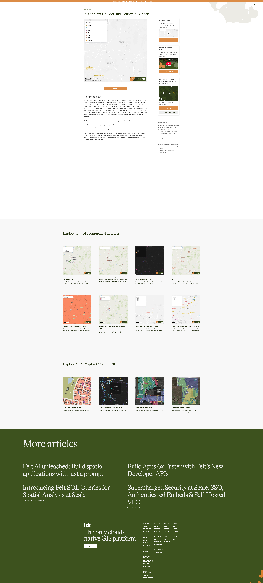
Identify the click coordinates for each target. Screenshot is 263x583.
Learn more (149, 1)
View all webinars (169, 112)
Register (169, 108)
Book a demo (169, 71)
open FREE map (168, 40)
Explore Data (87, 9)
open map (115, 88)
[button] (204, 4)
